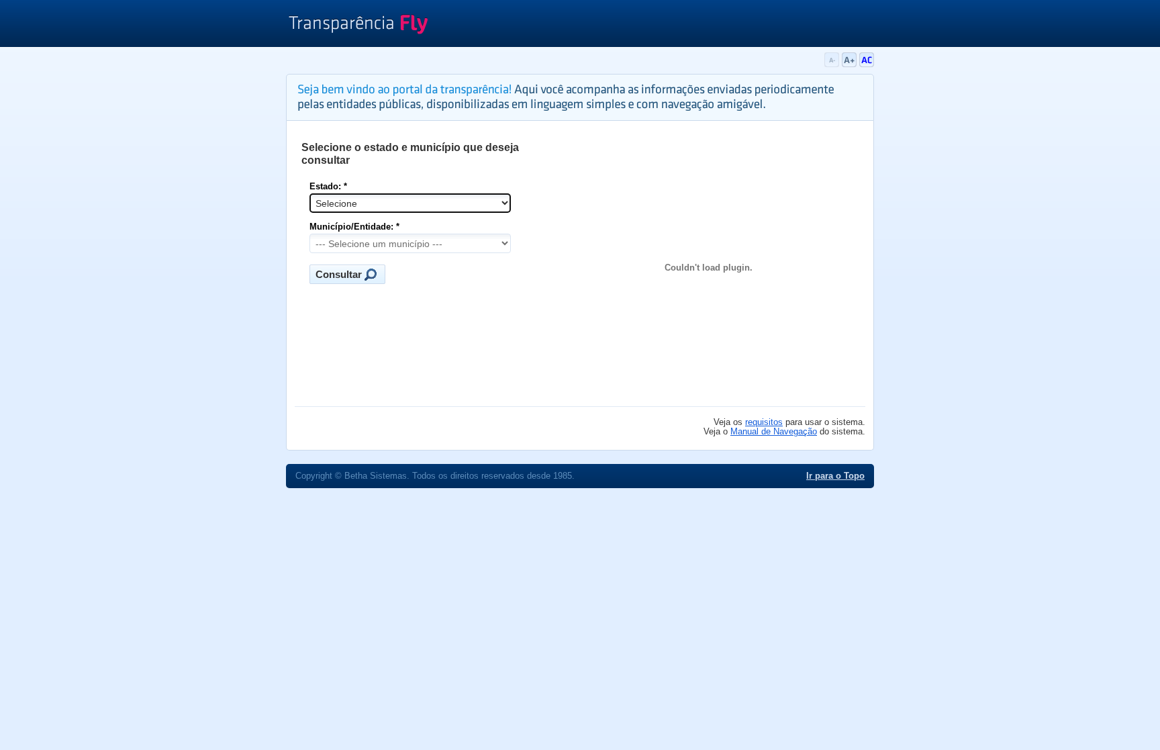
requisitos (764, 422)
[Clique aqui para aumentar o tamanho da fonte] (850, 64)
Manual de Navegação (773, 431)
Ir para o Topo (835, 476)
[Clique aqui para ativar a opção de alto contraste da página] (866, 64)
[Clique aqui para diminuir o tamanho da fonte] (833, 64)
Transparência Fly (358, 25)
